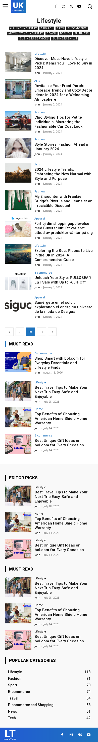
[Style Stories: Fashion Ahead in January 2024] (18, 148)
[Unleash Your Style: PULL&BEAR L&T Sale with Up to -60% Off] (18, 281)
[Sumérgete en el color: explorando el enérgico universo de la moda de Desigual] (18, 306)
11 (41, 332)
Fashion (39, 112)
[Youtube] (79, 7)
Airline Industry (23, 28)
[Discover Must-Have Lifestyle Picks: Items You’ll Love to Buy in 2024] (18, 62)
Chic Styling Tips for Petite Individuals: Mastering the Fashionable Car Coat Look (58, 122)
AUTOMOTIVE (77, 28)
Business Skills (65, 38)
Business (81, 33)
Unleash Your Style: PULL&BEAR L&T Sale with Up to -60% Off (62, 280)
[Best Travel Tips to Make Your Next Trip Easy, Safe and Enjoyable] (18, 391)
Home (39, 408)
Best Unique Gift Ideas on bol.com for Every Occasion (59, 442)
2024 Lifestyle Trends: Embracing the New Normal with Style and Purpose (62, 174)
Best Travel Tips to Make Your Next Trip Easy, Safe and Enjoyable (61, 392)
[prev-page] (9, 332)
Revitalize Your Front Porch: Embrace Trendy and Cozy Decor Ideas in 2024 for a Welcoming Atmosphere (63, 92)
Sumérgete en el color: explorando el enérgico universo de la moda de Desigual (63, 307)
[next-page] (52, 332)
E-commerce (43, 272)
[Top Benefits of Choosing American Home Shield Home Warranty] (18, 417)
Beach (51, 33)
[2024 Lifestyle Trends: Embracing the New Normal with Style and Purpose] (18, 173)
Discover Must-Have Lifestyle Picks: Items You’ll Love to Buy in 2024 (63, 63)
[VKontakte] (79, 734)
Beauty (65, 33)
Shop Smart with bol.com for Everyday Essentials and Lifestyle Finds (59, 363)
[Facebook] (56, 7)
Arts (60, 28)
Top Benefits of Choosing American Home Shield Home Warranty (61, 418)
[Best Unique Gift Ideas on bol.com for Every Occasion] (18, 444)
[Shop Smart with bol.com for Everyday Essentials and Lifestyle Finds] (18, 362)
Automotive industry (25, 33)
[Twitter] (71, 7)
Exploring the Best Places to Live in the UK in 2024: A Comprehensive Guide (63, 255)
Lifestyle (40, 53)
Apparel (47, 28)
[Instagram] (64, 7)
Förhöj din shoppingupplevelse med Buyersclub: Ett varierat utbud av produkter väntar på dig (63, 228)
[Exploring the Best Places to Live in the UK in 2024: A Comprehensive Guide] (18, 254)
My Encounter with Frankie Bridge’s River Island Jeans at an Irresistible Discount (63, 201)
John (37, 73)
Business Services (34, 38)
